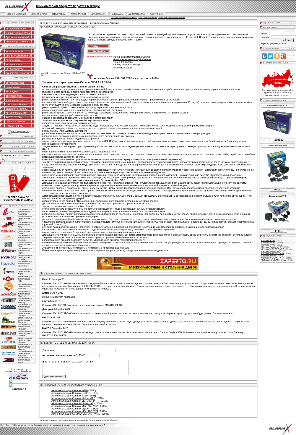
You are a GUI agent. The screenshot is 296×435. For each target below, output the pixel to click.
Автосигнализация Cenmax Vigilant (70, 408)
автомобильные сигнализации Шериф (25, 347)
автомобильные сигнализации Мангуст (25, 294)
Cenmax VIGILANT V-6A (272, 253)
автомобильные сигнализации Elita (25, 244)
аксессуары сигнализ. (18, 41)
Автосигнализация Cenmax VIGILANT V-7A (74, 411)
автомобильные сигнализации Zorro (25, 360)
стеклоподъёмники (16, 104)
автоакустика (58, 14)
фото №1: (45, 73)
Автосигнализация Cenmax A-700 (69, 390)
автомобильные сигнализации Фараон (25, 333)
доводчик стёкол (122, 67)
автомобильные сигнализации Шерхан (25, 340)
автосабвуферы (98, 14)
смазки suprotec (16, 122)
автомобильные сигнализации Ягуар (25, 271)
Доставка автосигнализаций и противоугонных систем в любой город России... (277, 92)
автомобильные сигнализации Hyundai (25, 257)
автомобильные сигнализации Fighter (25, 250)
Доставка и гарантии (23, 141)
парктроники (156, 14)
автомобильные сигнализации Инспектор (25, 263)
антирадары (117, 14)
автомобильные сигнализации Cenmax (25, 231)
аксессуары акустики (17, 73)
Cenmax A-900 (268, 245)
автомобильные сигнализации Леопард (25, 286)
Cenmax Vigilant (268, 256)
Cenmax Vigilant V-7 (270, 251)
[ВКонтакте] (264, 56)
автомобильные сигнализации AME (25, 218)
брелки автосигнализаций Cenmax (132, 59)
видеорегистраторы (17, 108)
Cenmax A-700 (268, 240)
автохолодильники (16, 113)
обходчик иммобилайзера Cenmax (132, 56)
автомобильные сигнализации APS (25, 225)
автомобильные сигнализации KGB (25, 279)
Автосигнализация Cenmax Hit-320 (70, 393)
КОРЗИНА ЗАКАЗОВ (271, 22)
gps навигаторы (14, 95)
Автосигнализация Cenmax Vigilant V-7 (72, 403)
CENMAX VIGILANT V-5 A (273, 260)
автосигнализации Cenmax (171, 18)
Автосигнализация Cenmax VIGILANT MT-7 (75, 400)
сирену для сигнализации (127, 64)
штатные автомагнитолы (19, 55)
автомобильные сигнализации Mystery (25, 300)
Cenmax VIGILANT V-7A (272, 258)
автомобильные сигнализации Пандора (25, 307)
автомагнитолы (39, 14)
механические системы (19, 33)
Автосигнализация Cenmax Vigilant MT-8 (73, 398)
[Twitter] (270, 56)
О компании (28, 136)
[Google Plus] (283, 56)
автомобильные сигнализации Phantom (25, 326)
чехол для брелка (123, 62)
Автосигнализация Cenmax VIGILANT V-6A (74, 406)
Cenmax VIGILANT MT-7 (272, 249)
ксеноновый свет (15, 100)
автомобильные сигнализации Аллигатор (25, 212)
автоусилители (78, 14)
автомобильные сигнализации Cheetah (25, 237)
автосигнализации (16, 14)
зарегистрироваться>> (273, 43)
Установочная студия (23, 146)
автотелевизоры (136, 14)
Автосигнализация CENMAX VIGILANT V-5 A (75, 413)
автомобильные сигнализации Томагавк (25, 353)
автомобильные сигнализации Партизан (25, 320)
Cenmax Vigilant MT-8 (271, 247)
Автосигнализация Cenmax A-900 (69, 395)
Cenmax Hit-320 (268, 243)
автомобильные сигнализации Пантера (25, 313)
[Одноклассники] (277, 56)
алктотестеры (14, 117)
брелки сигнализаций (17, 37)
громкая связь (14, 126)
